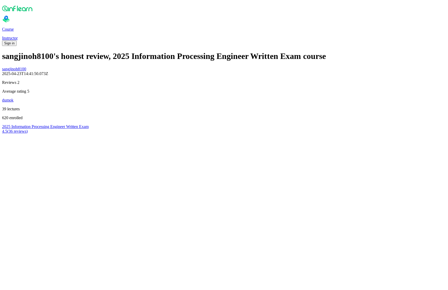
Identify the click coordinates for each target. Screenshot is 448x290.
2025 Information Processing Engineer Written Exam (45, 126)
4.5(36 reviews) (15, 131)
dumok (7, 100)
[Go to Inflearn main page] (224, 8)
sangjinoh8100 (14, 69)
